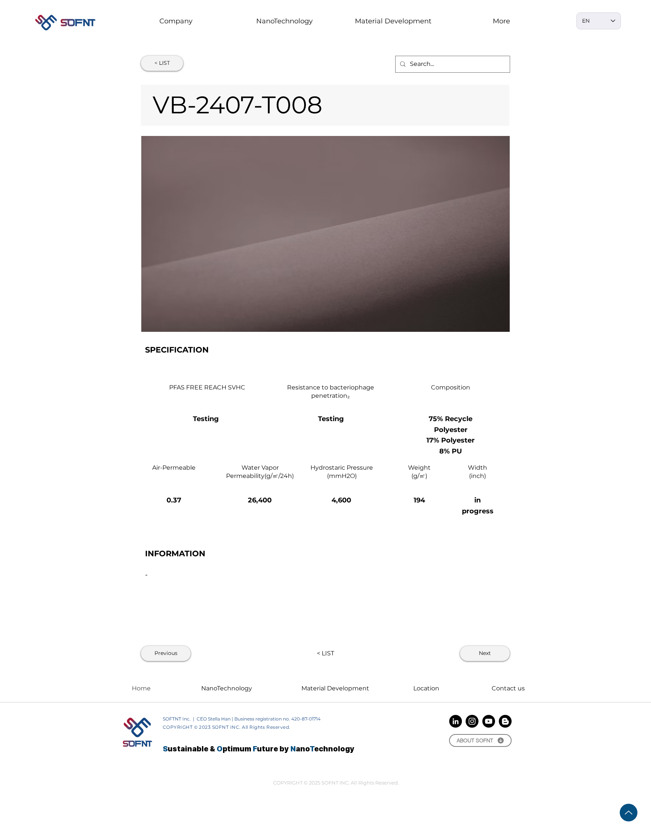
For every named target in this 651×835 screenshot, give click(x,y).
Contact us (508, 688)
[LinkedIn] (455, 721)
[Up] (628, 812)
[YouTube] (488, 721)
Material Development (335, 688)
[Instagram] (472, 721)
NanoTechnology (226, 688)
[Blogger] (505, 721)
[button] (284, 21)
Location (426, 688)
